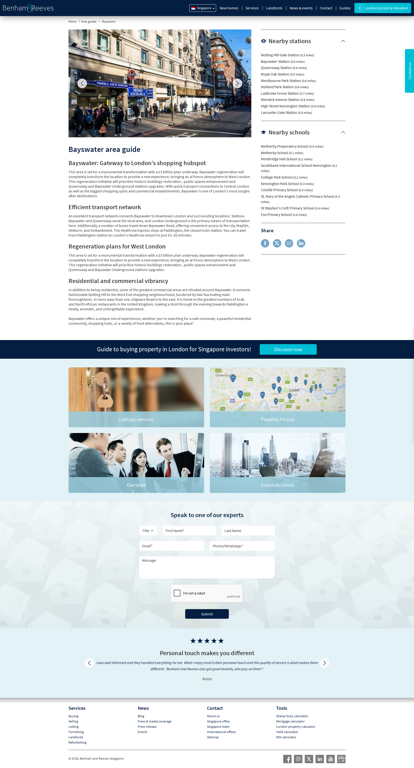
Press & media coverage (155, 715)
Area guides (88, 21)
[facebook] (287, 752)
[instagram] (298, 752)
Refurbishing (77, 736)
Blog (141, 710)
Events (142, 725)
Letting (74, 720)
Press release (147, 720)
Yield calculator (287, 725)
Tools (281, 702)
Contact (326, 8)
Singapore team (218, 720)
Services (252, 8)
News (143, 702)
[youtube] (330, 752)
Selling (73, 715)
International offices (221, 725)
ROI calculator (286, 731)
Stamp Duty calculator (292, 710)
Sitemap (213, 731)
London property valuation (295, 720)
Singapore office (218, 715)
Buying (73, 710)
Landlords (274, 8)
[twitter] (309, 753)
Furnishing (76, 725)
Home (72, 21)
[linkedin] (319, 752)
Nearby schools (289, 132)
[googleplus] (341, 753)
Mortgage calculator (290, 715)
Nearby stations (290, 41)
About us (213, 710)
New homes (229, 8)
